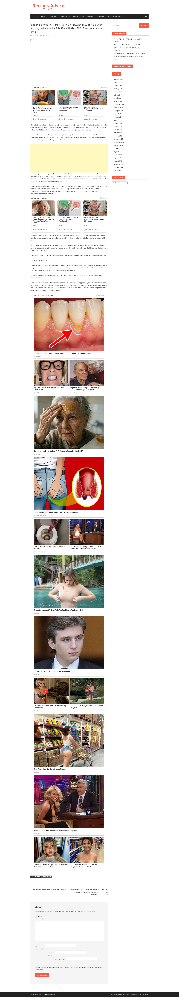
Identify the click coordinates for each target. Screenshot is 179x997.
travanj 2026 (118, 92)
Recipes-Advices (49, 5)
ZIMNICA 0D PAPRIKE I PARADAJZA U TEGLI (129, 53)
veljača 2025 (118, 136)
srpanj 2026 (118, 82)
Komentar (39, 917)
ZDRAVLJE (54, 17)
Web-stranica (60, 959)
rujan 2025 (117, 114)
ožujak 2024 (118, 170)
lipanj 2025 (118, 123)
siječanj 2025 (118, 139)
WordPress (126, 994)
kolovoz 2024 (118, 155)
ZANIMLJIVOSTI (78, 17)
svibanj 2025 (118, 126)
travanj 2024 (118, 167)
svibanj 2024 (118, 164)
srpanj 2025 (118, 120)
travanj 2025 (118, 130)
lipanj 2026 (118, 85)
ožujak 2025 (118, 133)
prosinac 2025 (119, 104)
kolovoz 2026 (118, 79)
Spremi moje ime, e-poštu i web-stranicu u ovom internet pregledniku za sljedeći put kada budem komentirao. (69, 968)
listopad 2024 (118, 148)
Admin (47, 35)
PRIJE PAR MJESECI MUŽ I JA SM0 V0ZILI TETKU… (50, 890)
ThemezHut (145, 994)
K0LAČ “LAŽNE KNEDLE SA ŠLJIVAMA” (127, 45)
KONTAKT (100, 17)
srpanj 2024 (118, 158)
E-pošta (49, 954)
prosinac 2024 (119, 142)
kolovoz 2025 (118, 117)
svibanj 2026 (118, 89)
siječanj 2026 (118, 101)
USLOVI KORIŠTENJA (114, 17)
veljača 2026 (118, 98)
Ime (39, 947)
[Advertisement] (69, 158)
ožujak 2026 (118, 95)
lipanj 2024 (118, 161)
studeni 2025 (118, 107)
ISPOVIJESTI (65, 17)
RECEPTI (35, 17)
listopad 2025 (118, 111)
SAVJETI (44, 17)
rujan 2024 (117, 152)
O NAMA (90, 17)
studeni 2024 (118, 145)
